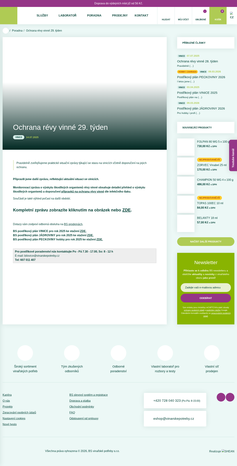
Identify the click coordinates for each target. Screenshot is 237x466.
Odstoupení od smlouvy (83, 418)
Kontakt (141, 15)
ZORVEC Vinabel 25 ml (212, 165)
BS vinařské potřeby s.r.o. (104, 451)
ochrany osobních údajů (194, 310)
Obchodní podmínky (81, 406)
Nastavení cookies (14, 418)
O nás (6, 400)
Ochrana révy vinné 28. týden (197, 61)
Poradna (94, 15)
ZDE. (83, 231)
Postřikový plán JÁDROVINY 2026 (201, 108)
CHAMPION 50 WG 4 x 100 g (215, 179)
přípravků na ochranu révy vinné (82, 191)
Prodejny (120, 15)
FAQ (72, 412)
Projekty (8, 406)
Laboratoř (68, 15)
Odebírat (206, 298)
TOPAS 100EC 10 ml (210, 203)
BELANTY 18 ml (207, 217)
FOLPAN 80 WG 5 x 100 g (213, 141)
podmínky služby (213, 310)
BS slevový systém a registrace (88, 394)
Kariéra (7, 394)
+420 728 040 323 (176, 400)
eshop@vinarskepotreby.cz (173, 418)
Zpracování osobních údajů (19, 412)
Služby (42, 15)
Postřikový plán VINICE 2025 (197, 92)
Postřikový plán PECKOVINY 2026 (201, 77)
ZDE (126, 210)
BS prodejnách (73, 224)
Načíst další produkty (205, 241)
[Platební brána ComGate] (11, 451)
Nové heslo (10, 424)
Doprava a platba (80, 400)
